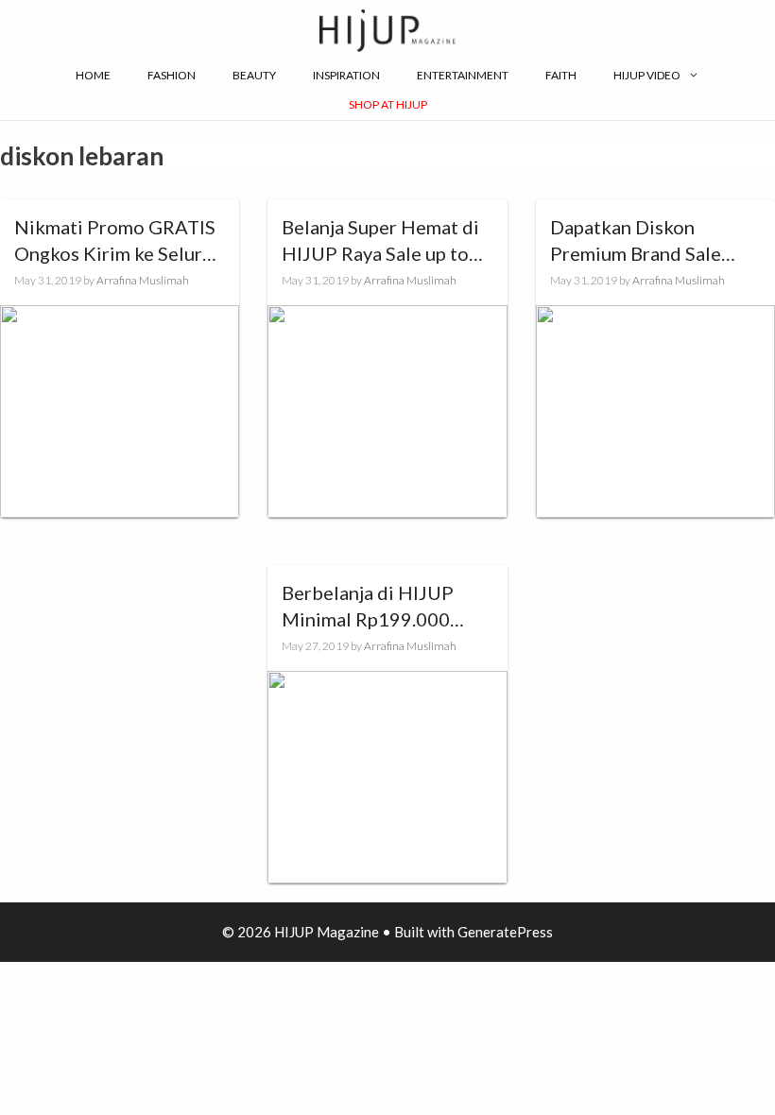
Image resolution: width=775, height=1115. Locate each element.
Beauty (254, 75)
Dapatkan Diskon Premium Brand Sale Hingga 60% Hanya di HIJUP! (641, 240)
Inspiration (346, 75)
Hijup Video (646, 75)
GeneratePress (505, 931)
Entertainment (462, 75)
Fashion (171, 75)
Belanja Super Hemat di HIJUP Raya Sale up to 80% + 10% (380, 240)
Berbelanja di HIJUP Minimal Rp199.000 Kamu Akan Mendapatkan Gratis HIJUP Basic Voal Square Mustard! (387, 606)
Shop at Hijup (388, 104)
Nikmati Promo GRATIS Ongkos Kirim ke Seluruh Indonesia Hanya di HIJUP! (118, 240)
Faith (561, 75)
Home (93, 75)
